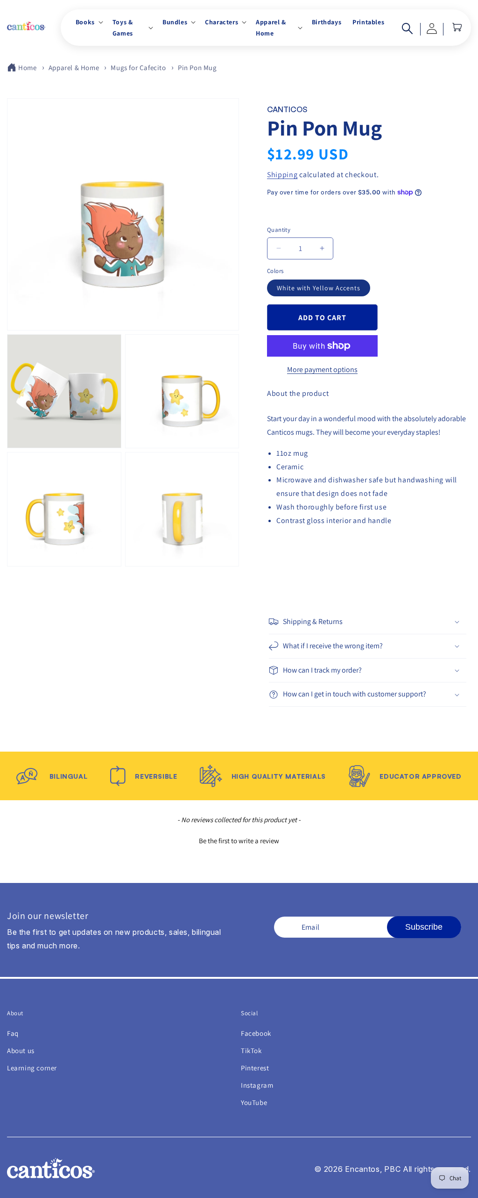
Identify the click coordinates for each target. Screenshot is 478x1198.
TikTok (251, 1050)
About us (21, 1050)
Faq (13, 1033)
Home (27, 67)
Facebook (256, 1033)
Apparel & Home (74, 67)
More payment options (322, 369)
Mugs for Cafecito (138, 67)
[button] (88, 22)
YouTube (254, 1102)
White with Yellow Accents (318, 288)
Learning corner (32, 1067)
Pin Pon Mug (197, 67)
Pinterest (255, 1067)
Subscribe (424, 927)
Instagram (257, 1085)
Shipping (282, 174)
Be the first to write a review (239, 840)
